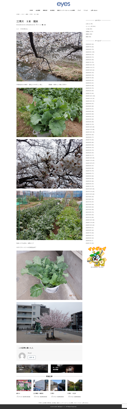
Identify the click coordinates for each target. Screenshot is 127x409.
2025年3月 (88, 88)
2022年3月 (88, 181)
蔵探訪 (87, 34)
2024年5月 (88, 114)
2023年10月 (89, 132)
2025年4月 (88, 85)
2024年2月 (88, 121)
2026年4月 (88, 54)
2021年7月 (88, 201)
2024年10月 (89, 101)
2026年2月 (88, 59)
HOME (40, 402)
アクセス (79, 402)
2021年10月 (89, 194)
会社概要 (44, 402)
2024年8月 (88, 106)
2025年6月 (88, 80)
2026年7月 (88, 46)
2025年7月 (88, 77)
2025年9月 (88, 72)
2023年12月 (89, 127)
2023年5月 (88, 145)
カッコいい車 (89, 26)
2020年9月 (88, 227)
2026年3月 (88, 57)
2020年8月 (88, 230)
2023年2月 (88, 152)
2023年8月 (88, 137)
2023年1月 (88, 155)
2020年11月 (89, 222)
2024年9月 (88, 103)
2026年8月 (88, 44)
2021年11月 (89, 191)
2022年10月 (89, 163)
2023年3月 (88, 150)
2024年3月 (88, 119)
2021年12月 (89, 189)
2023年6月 (88, 142)
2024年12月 (89, 96)
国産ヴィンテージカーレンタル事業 (65, 402)
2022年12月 (89, 158)
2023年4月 (88, 147)
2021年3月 (88, 212)
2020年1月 (88, 243)
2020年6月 (88, 235)
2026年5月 (88, 52)
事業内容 (49, 402)
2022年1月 (88, 186)
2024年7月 (88, 109)
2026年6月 (88, 49)
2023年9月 (88, 134)
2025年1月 (88, 93)
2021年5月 (88, 207)
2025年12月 (89, 65)
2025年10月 (89, 70)
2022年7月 (88, 170)
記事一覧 (31, 357)
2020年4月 (88, 240)
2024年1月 (88, 124)
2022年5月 (88, 176)
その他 (87, 29)
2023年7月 (88, 139)
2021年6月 (88, 204)
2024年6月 (88, 111)
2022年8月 (88, 168)
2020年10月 (89, 225)
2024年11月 (89, 98)
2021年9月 (88, 196)
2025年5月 (88, 83)
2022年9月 (88, 165)
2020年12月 (89, 220)
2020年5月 (88, 238)
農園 (45, 24)
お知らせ (88, 23)
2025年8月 (88, 75)
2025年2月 (88, 90)
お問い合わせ (85, 402)
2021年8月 (88, 199)
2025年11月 (89, 67)
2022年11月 (89, 160)
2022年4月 (88, 178)
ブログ (75, 402)
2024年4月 (88, 116)
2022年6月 (88, 173)
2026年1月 (88, 62)
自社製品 (54, 402)
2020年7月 (88, 233)
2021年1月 (88, 217)
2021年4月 (88, 209)
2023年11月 (89, 129)
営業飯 (87, 31)
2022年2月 (88, 183)
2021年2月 (88, 214)
